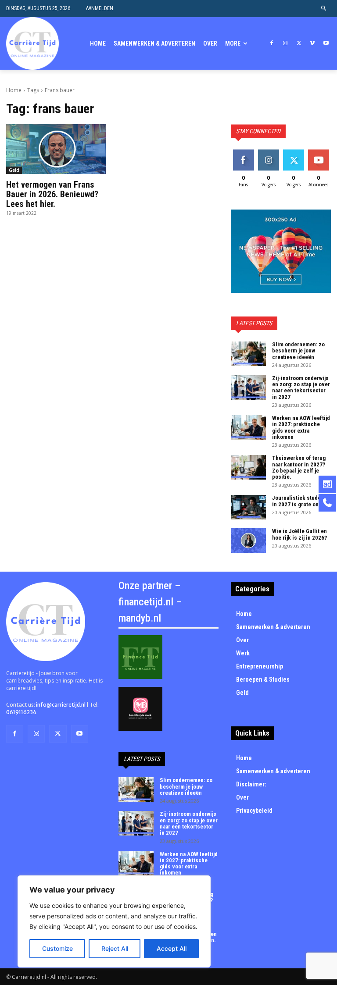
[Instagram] (285, 44)
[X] (299, 44)
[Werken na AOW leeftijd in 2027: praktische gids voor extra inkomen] (248, 427)
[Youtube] (326, 44)
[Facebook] (272, 44)
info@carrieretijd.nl (61, 704)
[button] (324, 8)
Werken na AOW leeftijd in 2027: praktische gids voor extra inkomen (301, 427)
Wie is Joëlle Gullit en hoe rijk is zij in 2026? (299, 534)
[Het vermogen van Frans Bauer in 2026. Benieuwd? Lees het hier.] (56, 149)
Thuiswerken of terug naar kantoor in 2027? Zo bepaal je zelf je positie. (299, 467)
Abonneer (319, 152)
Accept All (171, 948)
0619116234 (21, 712)
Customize (57, 948)
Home (14, 90)
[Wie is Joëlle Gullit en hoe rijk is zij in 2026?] (248, 540)
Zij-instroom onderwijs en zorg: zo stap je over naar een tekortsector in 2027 (301, 387)
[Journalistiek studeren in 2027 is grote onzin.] (248, 507)
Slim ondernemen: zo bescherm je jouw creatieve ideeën (298, 350)
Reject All (114, 948)
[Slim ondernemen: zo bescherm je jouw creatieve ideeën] (248, 353)
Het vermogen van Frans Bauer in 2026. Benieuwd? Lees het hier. (52, 194)
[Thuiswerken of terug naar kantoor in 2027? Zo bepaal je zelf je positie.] (248, 467)
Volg (268, 152)
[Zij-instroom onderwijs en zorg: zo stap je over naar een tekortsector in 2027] (248, 387)
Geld (14, 170)
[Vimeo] (312, 44)
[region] (114, 921)
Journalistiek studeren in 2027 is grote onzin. (300, 500)
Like (243, 152)
